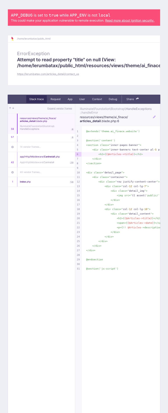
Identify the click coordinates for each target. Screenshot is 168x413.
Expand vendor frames (59, 108)
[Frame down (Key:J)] (13, 108)
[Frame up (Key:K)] (10, 108)
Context (97, 99)
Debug (113, 99)
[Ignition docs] (14, 39)
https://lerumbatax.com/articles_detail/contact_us (48, 74)
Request (56, 99)
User (82, 99)
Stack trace (36, 99)
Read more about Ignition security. (129, 20)
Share (130, 99)
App (70, 99)
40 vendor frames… (30, 172)
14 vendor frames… (30, 146)
